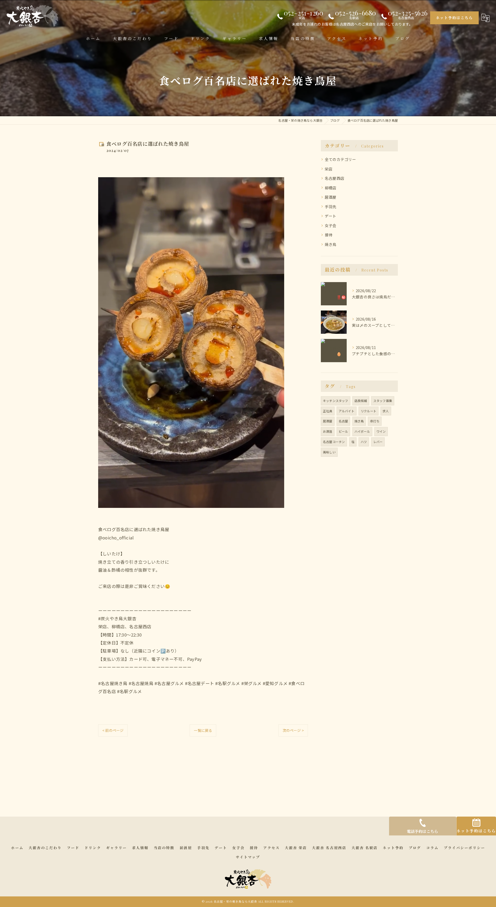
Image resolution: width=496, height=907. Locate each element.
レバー (378, 441)
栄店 (328, 169)
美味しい (329, 452)
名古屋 (343, 421)
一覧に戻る (203, 730)
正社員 (327, 411)
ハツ (364, 441)
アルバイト (346, 411)
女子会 (331, 225)
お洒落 (327, 431)
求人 (386, 411)
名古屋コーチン (334, 441)
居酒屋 (331, 197)
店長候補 (360, 400)
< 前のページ (112, 730)
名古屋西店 (334, 178)
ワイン (381, 431)
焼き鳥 (331, 244)
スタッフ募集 (382, 400)
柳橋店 (331, 187)
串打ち (374, 421)
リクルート (368, 411)
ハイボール (362, 431)
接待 (328, 234)
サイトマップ (248, 857)
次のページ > (293, 730)
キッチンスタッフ (335, 400)
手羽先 (331, 206)
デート (331, 216)
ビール (343, 431)
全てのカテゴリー (340, 159)
